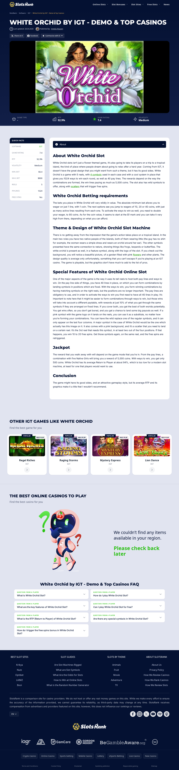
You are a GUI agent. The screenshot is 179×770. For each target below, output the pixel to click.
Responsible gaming (130, 766)
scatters (75, 186)
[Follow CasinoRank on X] (146, 714)
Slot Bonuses (118, 4)
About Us (157, 664)
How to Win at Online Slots (68, 680)
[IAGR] (26, 742)
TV (116, 685)
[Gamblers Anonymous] (40, 742)
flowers (137, 254)
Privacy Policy (156, 669)
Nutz (19, 669)
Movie (116, 675)
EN (12, 714)
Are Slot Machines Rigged (67, 664)
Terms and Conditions (30, 766)
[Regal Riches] (27, 454)
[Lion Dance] (152, 454)
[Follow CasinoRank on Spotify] (160, 714)
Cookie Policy (56, 766)
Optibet (19, 675)
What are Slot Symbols (68, 669)
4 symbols (96, 174)
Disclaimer (78, 766)
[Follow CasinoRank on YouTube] (153, 714)
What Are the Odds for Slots (68, 675)
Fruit (116, 669)
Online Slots (99, 4)
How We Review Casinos (156, 675)
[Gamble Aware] (123, 742)
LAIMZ (19, 680)
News (166, 4)
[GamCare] (61, 742)
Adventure (116, 680)
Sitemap (154, 766)
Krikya (19, 664)
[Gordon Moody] (85, 742)
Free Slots (152, 4)
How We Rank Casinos (156, 680)
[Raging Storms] (68, 454)
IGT (40, 146)
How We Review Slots (156, 685)
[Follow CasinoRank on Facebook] (133, 714)
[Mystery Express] (110, 454)
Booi (19, 685)
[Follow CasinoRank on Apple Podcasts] (166, 714)
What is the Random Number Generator (68, 685)
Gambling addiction (102, 766)
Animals (116, 664)
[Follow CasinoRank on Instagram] (139, 714)
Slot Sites (136, 4)
